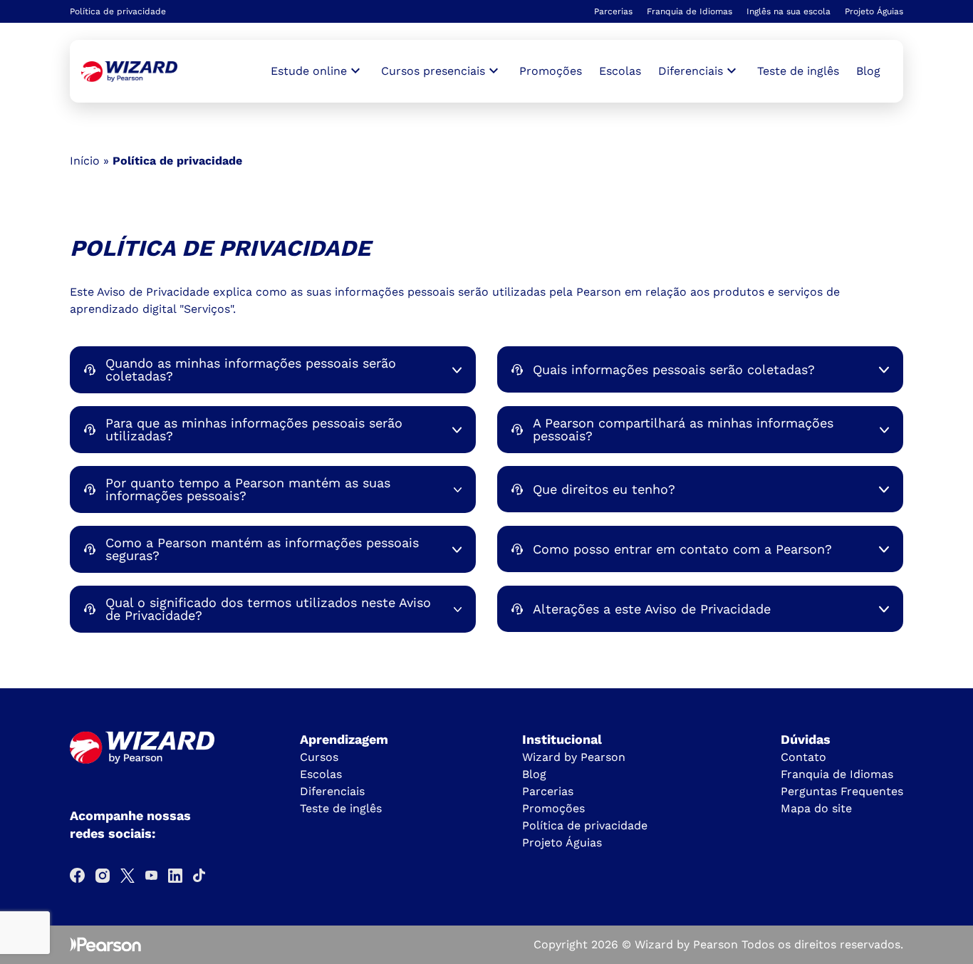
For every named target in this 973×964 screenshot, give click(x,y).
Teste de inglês (798, 71)
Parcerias (613, 11)
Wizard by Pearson (573, 757)
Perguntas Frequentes (842, 791)
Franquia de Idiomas (689, 11)
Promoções (550, 71)
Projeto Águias (874, 11)
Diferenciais (332, 791)
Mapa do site (816, 808)
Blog (868, 71)
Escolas (620, 71)
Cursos (319, 757)
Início (85, 160)
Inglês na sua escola (788, 11)
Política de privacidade (584, 825)
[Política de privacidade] (129, 71)
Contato (803, 757)
